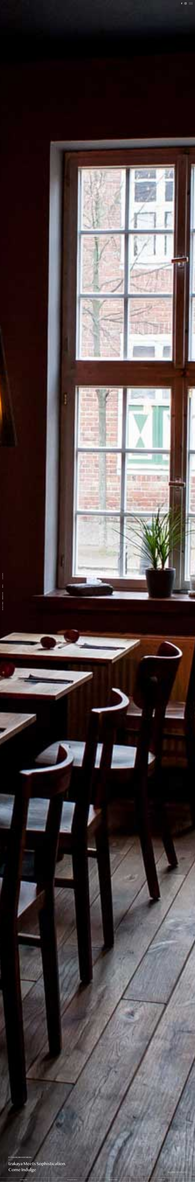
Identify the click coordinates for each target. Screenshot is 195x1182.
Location (3, 576)
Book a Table (3, 606)
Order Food (3, 596)
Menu (3, 586)
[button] (73, 1180)
